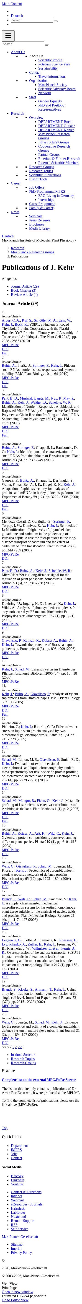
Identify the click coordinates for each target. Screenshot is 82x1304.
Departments (20, 1146)
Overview (36, 117)
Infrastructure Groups (53, 142)
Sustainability (48, 68)
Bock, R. (21, 324)
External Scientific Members (58, 163)
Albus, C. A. (11, 320)
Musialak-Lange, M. (34, 398)
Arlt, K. (40, 833)
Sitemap (17, 1244)
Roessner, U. (68, 940)
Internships (46, 200)
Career (15, 183)
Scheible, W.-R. (60, 402)
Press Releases (39, 220)
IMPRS (16, 1150)
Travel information (51, 76)
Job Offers (36, 187)
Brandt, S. (9, 899)
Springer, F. (41, 365)
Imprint (16, 1248)
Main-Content (12, 4)
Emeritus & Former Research (59, 159)
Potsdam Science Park (54, 64)
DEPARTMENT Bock (55, 122)
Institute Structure (23, 1055)
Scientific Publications (45, 175)
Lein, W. (65, 320)
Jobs (14, 1154)
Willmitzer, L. (42, 948)
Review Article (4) (24, 294)
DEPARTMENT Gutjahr (56, 126)
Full (5, 353)
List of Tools (38, 179)
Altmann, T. (43, 989)
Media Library (39, 228)
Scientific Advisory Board (57, 89)
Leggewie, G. (12, 940)
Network (44, 93)
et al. (56, 948)
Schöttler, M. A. (45, 320)
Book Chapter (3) (23, 290)
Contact (34, 72)
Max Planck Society (52, 85)
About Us (18, 52)
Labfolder (18, 1212)
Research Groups (41, 167)
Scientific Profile (50, 60)
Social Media (12, 1167)
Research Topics (41, 171)
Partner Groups (49, 154)
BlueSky (17, 1176)
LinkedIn (17, 1180)
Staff (32, 97)
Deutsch (17, 16)
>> (20, 1047)
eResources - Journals (26, 1204)
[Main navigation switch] (8, 36)
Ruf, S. (27, 320)
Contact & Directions (26, 1192)
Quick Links (11, 1137)
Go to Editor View (15, 1300)
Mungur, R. (26, 801)
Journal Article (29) (25, 286)
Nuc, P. (56, 398)
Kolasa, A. (49, 640)
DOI (5, 349)
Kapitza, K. (31, 640)
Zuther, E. (35, 944)
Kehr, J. (7, 324)
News (15, 212)
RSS (14, 1225)
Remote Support (22, 1221)
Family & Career (41, 208)
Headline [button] (8, 1071)
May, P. (68, 398)
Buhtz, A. (9, 365)
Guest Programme (42, 204)
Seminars (35, 216)
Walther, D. (39, 402)
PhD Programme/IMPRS (47, 191)
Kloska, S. (25, 989)
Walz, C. (53, 833)
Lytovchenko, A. (14, 944)
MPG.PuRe (10, 345)
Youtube (17, 1184)
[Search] (56, 21)
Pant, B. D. (10, 398)
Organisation (38, 81)
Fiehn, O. (44, 801)
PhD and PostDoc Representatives (51, 107)
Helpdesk (18, 1208)
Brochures (36, 224)
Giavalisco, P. (11, 640)
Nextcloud (18, 1216)
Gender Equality (50, 101)
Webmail (17, 1200)
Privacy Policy (21, 1253)
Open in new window (17, 1292)
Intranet (16, 1196)
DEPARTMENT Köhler (56, 130)
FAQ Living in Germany (56, 195)
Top (5, 1128)
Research (17, 113)
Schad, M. (22, 669)
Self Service (19, 1229)
